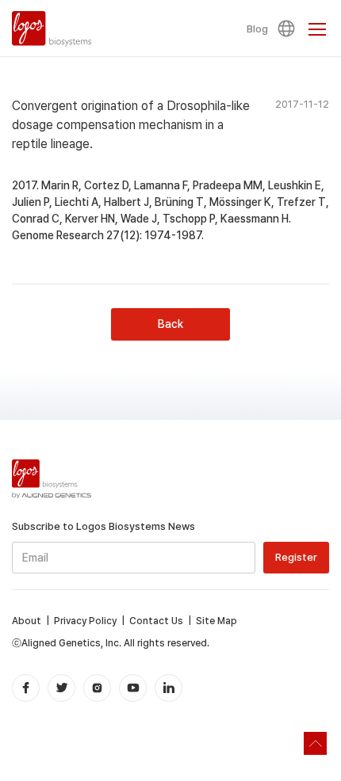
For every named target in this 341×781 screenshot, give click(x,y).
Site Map (216, 621)
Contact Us (156, 621)
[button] (288, 28)
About (26, 621)
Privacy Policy (85, 621)
